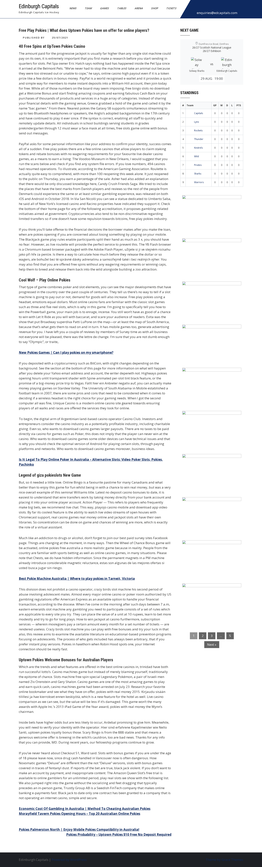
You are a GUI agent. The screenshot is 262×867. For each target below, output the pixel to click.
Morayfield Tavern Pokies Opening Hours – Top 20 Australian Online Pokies (79, 813)
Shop (155, 8)
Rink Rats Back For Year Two (207, 243)
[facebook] (194, 6)
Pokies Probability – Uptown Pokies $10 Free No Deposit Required (118, 834)
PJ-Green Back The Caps (203, 459)
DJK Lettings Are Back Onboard (210, 200)
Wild (196, 156)
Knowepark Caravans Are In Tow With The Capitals (210, 591)
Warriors (199, 182)
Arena (139, 8)
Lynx (196, 121)
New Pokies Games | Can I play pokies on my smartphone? (66, 352)
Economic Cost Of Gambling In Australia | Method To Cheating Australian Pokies (84, 808)
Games (105, 8)
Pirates (198, 165)
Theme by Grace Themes (224, 859)
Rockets (198, 130)
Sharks (197, 173)
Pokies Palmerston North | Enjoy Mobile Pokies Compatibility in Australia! (79, 829)
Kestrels (198, 147)
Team (88, 8)
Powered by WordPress (69, 859)
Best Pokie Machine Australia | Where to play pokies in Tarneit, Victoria (77, 578)
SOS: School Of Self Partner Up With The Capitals (209, 505)
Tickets (171, 8)
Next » (211, 644)
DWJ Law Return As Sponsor (207, 373)
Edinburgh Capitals (39, 6)
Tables (122, 8)
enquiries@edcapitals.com (217, 13)
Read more (223, 222)
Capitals (198, 113)
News (73, 8)
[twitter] (203, 6)
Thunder (198, 139)
